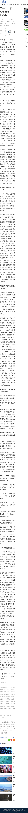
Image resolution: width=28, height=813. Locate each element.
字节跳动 (9, 124)
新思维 (2, 699)
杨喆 (4, 279)
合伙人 (13, 161)
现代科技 (6, 523)
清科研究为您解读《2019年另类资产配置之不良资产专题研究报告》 (14, 776)
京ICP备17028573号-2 (6, 810)
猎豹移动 (7, 227)
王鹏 (10, 416)
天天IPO (9, 4)
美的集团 (6, 363)
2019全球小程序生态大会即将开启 (14, 748)
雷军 (12, 580)
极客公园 (2, 737)
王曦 (5, 375)
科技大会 (8, 737)
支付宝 (6, 61)
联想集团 (5, 265)
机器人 (18, 4)
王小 (10, 219)
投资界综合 (10, 32)
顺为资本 (5, 161)
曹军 (7, 258)
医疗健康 (23, 4)
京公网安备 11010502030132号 (19, 810)
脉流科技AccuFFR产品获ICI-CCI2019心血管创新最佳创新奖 (14, 795)
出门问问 (3, 246)
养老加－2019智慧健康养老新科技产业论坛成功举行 (14, 757)
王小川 (4, 63)
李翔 (5, 70)
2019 (14, 737)
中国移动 (11, 110)
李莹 (5, 250)
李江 (9, 253)
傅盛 (12, 63)
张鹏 (4, 154)
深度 (2, 4)
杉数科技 (3, 373)
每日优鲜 (11, 356)
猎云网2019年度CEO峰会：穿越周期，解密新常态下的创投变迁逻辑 (14, 785)
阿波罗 (13, 622)
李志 (1, 248)
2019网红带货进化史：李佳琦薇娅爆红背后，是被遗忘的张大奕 (14, 767)
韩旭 (4, 380)
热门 (5, 4)
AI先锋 (14, 4)
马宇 (11, 371)
